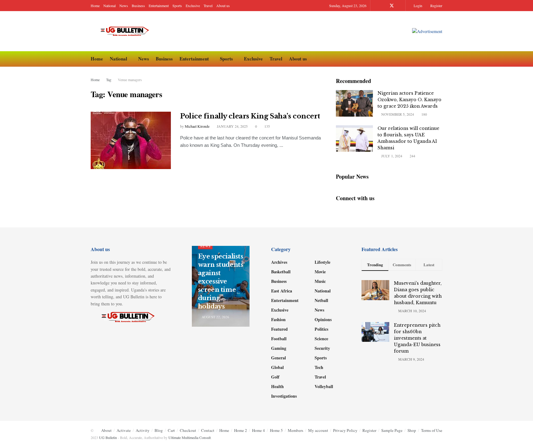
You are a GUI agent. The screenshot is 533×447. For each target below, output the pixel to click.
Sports (177, 5)
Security (322, 348)
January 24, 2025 (232, 126)
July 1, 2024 (391, 155)
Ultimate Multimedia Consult (189, 437)
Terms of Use (431, 430)
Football (279, 338)
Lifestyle (322, 262)
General (278, 357)
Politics (321, 329)
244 (412, 155)
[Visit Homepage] (127, 31)
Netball (321, 300)
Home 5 (276, 430)
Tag (108, 79)
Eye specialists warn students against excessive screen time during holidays (220, 281)
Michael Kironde (197, 126)
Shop (411, 430)
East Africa (281, 291)
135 (266, 126)
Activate (124, 430)
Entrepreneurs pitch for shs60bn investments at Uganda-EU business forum (417, 338)
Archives (279, 262)
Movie (320, 271)
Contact (207, 430)
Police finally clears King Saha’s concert (250, 116)
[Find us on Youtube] (400, 5)
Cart (171, 430)
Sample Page (392, 430)
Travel (208, 5)
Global (277, 367)
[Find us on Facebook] (383, 5)
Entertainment (159, 5)
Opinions (323, 319)
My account (318, 430)
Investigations (284, 396)
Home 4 (258, 430)
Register (435, 5)
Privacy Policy (345, 430)
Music (320, 281)
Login (417, 5)
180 (423, 114)
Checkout (188, 430)
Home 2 (240, 430)
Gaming (278, 348)
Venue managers (130, 79)
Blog (159, 430)
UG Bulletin (108, 437)
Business (138, 5)
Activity (143, 430)
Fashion (278, 319)
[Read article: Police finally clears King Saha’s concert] (131, 140)
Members (295, 430)
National (109, 5)
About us (223, 5)
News (123, 5)
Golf (275, 377)
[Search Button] (440, 59)
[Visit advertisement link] (427, 31)
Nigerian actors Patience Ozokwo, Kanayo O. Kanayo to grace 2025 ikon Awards (409, 99)
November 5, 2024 (397, 114)
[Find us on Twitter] (392, 5)
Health (277, 386)
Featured (279, 329)
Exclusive (193, 5)
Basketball (281, 271)
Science (321, 338)
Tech (319, 367)
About (106, 430)
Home (95, 5)
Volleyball (324, 386)
